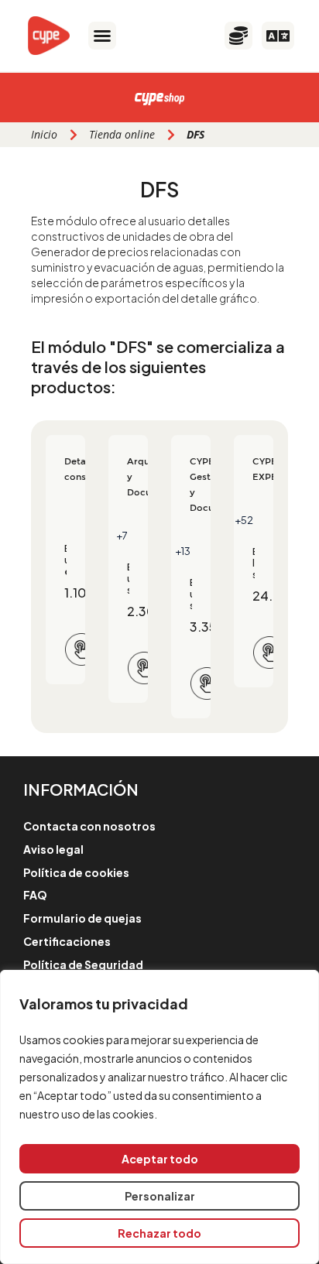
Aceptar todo (160, 1159)
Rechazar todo (159, 1233)
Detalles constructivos (65, 469)
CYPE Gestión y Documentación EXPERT (191, 485)
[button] (102, 36)
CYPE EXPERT (253, 469)
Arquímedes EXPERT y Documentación (128, 477)
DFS (159, 189)
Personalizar (160, 1196)
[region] (159, 1117)
